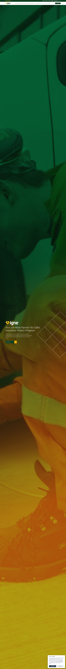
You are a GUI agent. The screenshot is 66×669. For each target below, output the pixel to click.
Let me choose (60, 660)
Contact (58, 3)
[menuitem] (18, 3)
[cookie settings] (65, 668)
